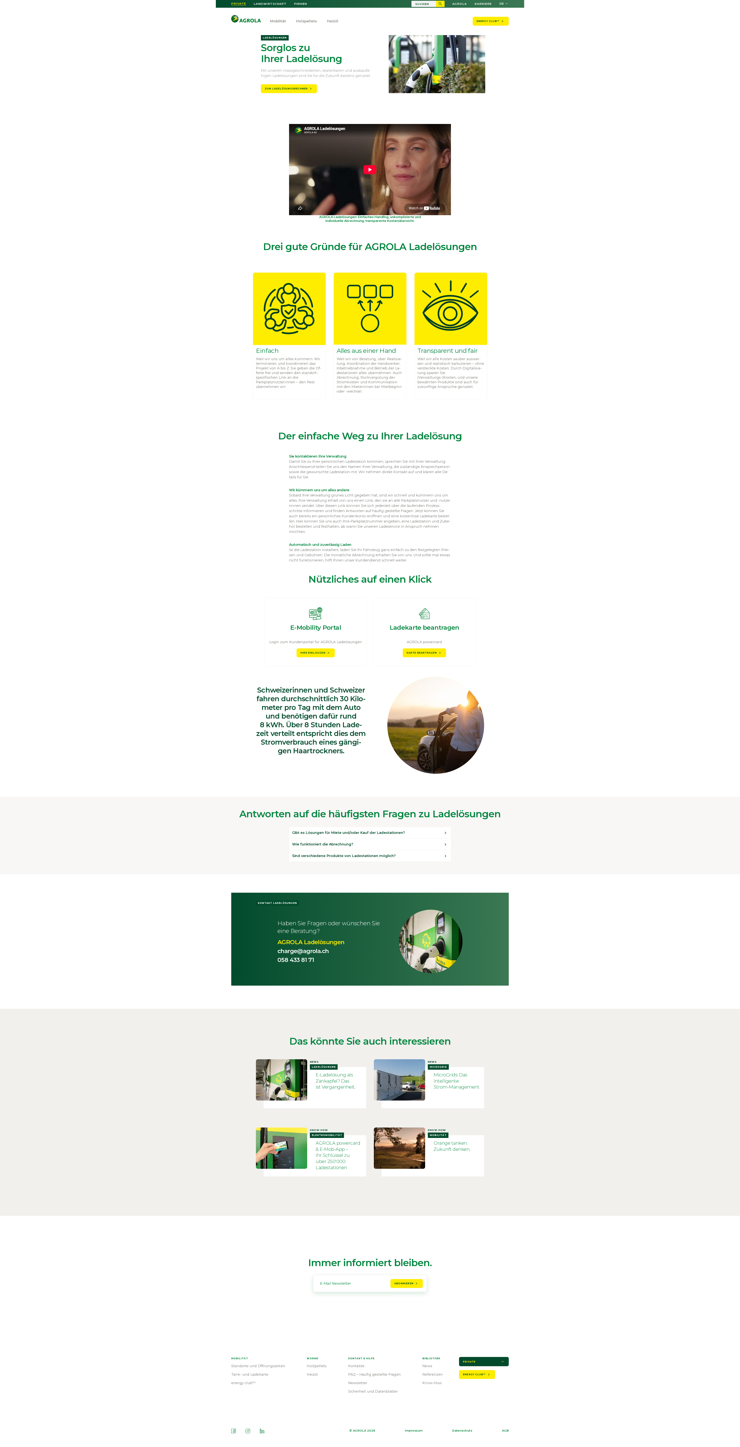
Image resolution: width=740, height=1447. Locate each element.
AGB (505, 1430)
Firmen (300, 4)
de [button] (502, 3)
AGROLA (459, 4)
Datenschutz (462, 1430)
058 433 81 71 (296, 960)
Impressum (414, 1430)
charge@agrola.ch (303, 951)
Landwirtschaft (270, 4)
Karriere (483, 4)
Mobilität (278, 21)
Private (238, 3)
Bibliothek (431, 1358)
